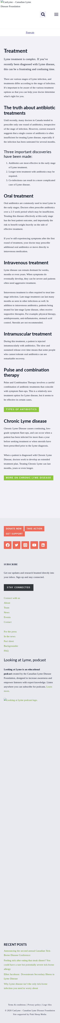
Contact (8, 622)
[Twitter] (16, 545)
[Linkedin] (43, 545)
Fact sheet (9, 641)
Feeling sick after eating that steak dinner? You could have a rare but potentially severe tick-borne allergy (29, 964)
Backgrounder (11, 646)
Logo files (47, 1005)
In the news (9, 636)
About (7, 603)
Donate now (14, 528)
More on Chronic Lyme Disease (28, 478)
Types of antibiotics (21, 409)
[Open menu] (56, 14)
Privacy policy (34, 1005)
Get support (14, 534)
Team (6, 607)
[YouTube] (34, 545)
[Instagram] (25, 545)
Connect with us (12, 598)
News (6, 612)
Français (30, 32)
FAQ (6, 650)
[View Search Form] (43, 14)
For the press (10, 631)
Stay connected (18, 587)
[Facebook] (8, 545)
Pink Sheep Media (38, 1014)
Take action (34, 528)
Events (7, 617)
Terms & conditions (17, 1005)
